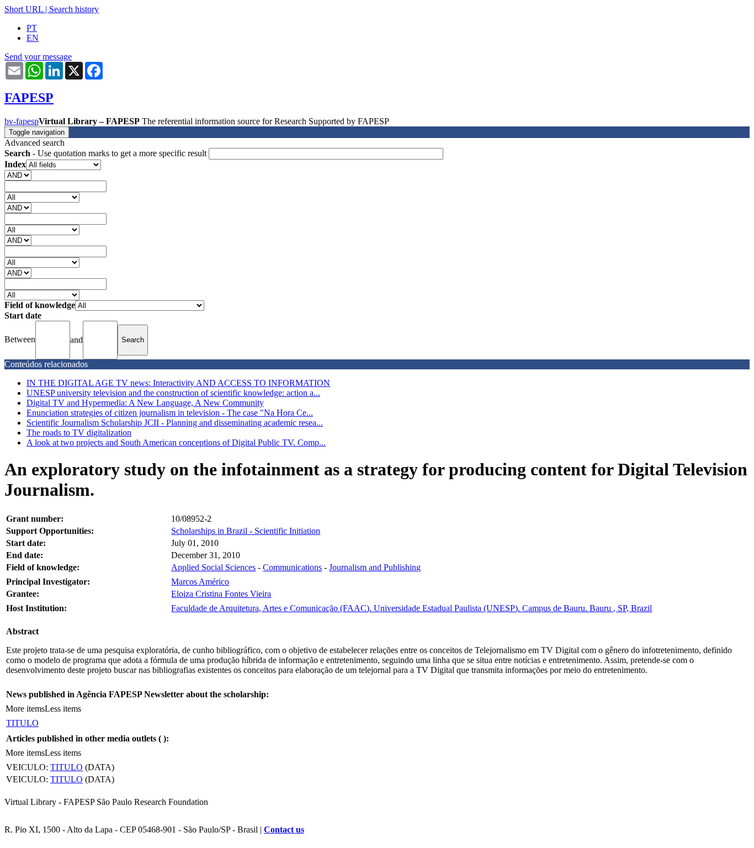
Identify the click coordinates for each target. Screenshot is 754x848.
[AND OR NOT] (17, 174)
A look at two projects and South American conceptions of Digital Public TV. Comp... (176, 442)
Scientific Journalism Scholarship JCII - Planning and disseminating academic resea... (174, 422)
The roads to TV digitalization (78, 432)
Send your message (38, 56)
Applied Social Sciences (213, 567)
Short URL (23, 9)
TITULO (22, 723)
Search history (74, 9)
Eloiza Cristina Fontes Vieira (221, 593)
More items (25, 708)
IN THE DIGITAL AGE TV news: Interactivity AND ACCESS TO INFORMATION (178, 383)
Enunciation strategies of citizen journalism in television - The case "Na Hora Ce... (169, 412)
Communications (292, 567)
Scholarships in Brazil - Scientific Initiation (245, 531)
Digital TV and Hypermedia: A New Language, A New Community (145, 402)
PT (31, 28)
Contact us (284, 829)
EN (32, 38)
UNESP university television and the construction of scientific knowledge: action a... (173, 393)
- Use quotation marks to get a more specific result (106, 153)
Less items (63, 708)
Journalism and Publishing (375, 567)
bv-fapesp (21, 121)
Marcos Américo (200, 581)
